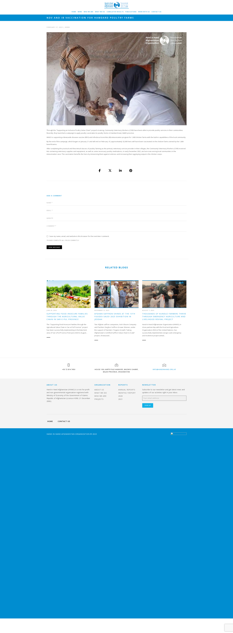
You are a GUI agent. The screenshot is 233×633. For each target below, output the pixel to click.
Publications (131, 12)
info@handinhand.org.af (164, 369)
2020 (120, 396)
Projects (99, 399)
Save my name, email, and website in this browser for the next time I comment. (79, 236)
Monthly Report (127, 393)
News (80, 12)
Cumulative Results (115, 12)
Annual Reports (126, 390)
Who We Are (88, 12)
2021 (120, 399)
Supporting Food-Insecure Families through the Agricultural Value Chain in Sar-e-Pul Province (67, 316)
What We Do (100, 12)
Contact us (156, 12)
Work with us (144, 12)
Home (74, 12)
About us (99, 390)
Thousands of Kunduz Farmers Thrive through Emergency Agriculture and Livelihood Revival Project (164, 316)
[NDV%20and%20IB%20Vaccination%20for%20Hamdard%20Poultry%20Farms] (100, 170)
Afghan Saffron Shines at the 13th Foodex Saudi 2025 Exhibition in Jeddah (114, 316)
